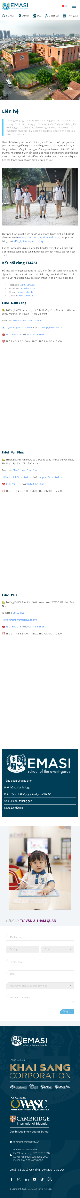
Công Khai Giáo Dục (53, 1169)
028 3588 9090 (36, 483)
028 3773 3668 (36, 334)
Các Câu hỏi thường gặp (18, 801)
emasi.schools (28, 288)
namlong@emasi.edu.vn (50, 327)
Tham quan (72, 15)
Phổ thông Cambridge (17, 787)
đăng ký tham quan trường (28, 241)
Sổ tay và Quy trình (29, 1169)
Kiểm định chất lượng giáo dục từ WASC (27, 794)
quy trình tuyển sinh (48, 237)
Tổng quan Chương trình (18, 780)
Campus (25, 15)
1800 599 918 (13, 334)
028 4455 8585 (36, 626)
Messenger (54, 15)
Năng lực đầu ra (13, 807)
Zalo (39, 15)
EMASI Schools (26, 284)
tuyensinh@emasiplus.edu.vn (21, 619)
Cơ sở (13, 1169)
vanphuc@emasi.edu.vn (51, 477)
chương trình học (27, 237)
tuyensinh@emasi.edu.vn (19, 327)
